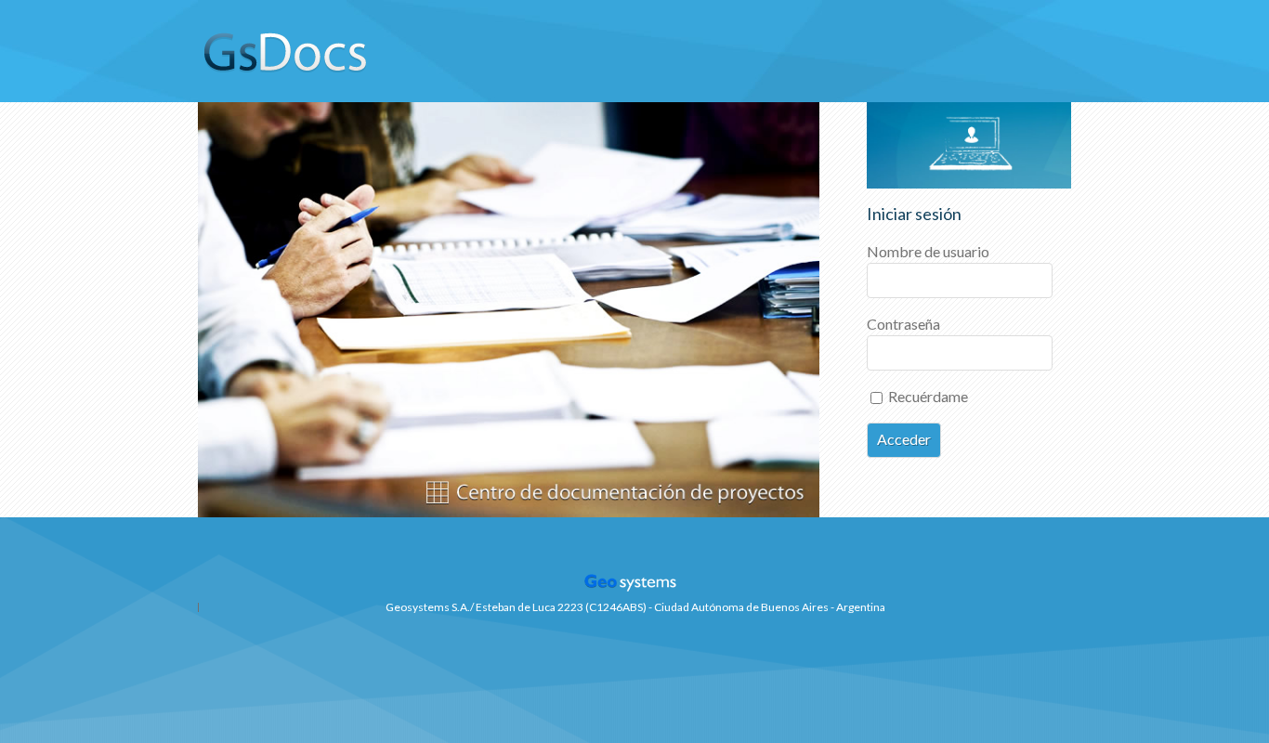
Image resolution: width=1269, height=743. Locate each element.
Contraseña (903, 323)
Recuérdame (926, 396)
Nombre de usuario (928, 251)
